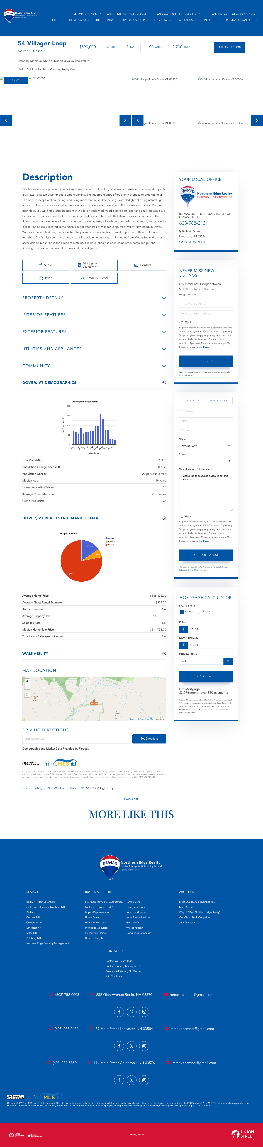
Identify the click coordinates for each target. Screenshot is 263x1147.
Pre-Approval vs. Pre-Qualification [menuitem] (104, 902)
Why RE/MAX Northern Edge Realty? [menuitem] (200, 912)
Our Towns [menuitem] (162, 20)
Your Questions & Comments (195, 469)
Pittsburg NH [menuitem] (33, 938)
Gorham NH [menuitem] (33, 917)
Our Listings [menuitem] (104, 20)
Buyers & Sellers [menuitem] (133, 20)
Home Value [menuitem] (78, 20)
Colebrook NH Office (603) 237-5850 (235, 14)
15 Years (205, 612)
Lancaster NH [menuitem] (34, 928)
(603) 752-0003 (67, 995)
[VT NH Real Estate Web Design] (243, 1135)
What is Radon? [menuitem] (134, 928)
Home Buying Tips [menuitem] (95, 923)
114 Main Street (123, 1063)
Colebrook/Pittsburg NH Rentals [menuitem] (124, 971)
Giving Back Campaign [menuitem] (138, 933)
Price (182, 622)
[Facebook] (119, 1012)
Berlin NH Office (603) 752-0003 (128, 14)
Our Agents (199, 242)
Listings (38, 788)
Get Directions (149, 738)
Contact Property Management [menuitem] (123, 966)
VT (48, 788)
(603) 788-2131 (67, 1029)
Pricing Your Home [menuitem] (136, 907)
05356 (85, 788)
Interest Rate (188, 654)
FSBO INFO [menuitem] (132, 923)
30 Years (189, 612)
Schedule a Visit (219, 401)
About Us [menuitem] (186, 20)
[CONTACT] (229, 47)
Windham (60, 788)
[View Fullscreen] (27, 694)
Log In (81, 14)
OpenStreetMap (147, 719)
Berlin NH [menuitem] (31, 912)
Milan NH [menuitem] (31, 933)
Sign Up (96, 14)
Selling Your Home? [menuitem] (96, 933)
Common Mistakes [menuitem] (136, 912)
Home (26, 788)
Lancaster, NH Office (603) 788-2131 (180, 14)
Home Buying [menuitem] (92, 917)
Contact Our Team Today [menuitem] (119, 961)
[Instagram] (144, 1012)
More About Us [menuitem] (187, 907)
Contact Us (185, 242)
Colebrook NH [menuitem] (34, 923)
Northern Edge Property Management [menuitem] (47, 943)
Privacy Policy (202, 347)
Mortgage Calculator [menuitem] (96, 928)
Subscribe (206, 361)
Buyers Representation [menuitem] (97, 912)
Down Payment (189, 638)
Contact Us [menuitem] (209, 20)
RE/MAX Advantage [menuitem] (240, 20)
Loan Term (187, 606)
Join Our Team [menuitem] (187, 923)
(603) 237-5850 (65, 1063)
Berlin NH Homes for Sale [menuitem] (40, 902)
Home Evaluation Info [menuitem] (138, 917)
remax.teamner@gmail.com (191, 995)
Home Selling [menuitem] (133, 902)
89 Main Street (124, 1029)
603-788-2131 (193, 223)
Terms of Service (194, 570)
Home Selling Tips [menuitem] (95, 938)
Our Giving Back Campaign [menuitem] (194, 917)
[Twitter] (132, 1012)
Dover (74, 788)
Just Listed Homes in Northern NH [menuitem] (45, 907)
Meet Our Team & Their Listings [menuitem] (197, 902)
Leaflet (133, 719)
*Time (182, 454)
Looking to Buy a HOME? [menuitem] (99, 907)
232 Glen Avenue (123, 995)
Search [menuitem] (56, 20)
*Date (182, 439)
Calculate (206, 676)
